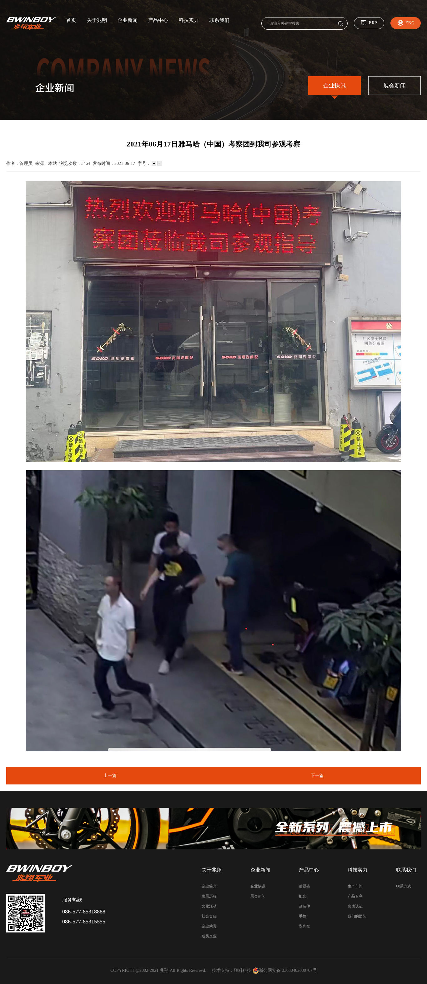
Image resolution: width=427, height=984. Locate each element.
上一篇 (110, 775)
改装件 (304, 906)
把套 (302, 896)
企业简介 (209, 886)
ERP (373, 23)
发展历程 (209, 896)
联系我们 (219, 20)
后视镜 (304, 886)
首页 (71, 20)
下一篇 (317, 775)
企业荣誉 (209, 926)
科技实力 (189, 20)
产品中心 (158, 20)
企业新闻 (128, 20)
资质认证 (355, 906)
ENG (409, 23)
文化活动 (209, 906)
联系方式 (403, 886)
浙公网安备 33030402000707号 (288, 970)
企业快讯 (334, 85)
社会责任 (209, 916)
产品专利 (355, 896)
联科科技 (242, 970)
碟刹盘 (304, 926)
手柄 (302, 916)
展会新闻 (394, 85)
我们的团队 (357, 916)
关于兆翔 (97, 20)
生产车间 (355, 886)
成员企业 (209, 936)
